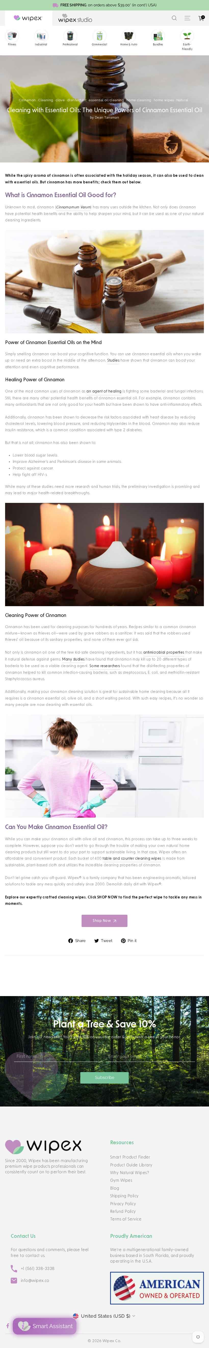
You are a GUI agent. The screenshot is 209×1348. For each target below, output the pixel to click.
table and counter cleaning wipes (132, 858)
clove (60, 100)
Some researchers (104, 666)
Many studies (73, 659)
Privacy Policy (123, 1204)
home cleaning (138, 100)
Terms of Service (125, 1219)
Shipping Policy (124, 1196)
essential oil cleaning (106, 100)
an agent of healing (104, 391)
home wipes (164, 100)
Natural (182, 100)
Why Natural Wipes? (129, 1173)
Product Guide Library (131, 1165)
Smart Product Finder (130, 1157)
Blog (114, 1188)
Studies (113, 360)
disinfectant (76, 100)
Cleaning (45, 100)
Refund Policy (123, 1212)
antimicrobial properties (163, 652)
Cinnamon (27, 100)
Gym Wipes (121, 1180)
